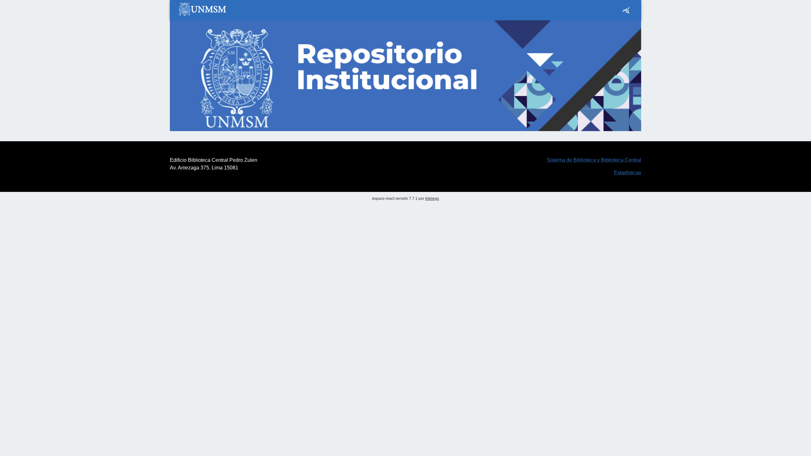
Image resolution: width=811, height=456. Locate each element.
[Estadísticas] (626, 10)
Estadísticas (627, 172)
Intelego (432, 198)
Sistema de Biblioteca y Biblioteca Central (594, 160)
